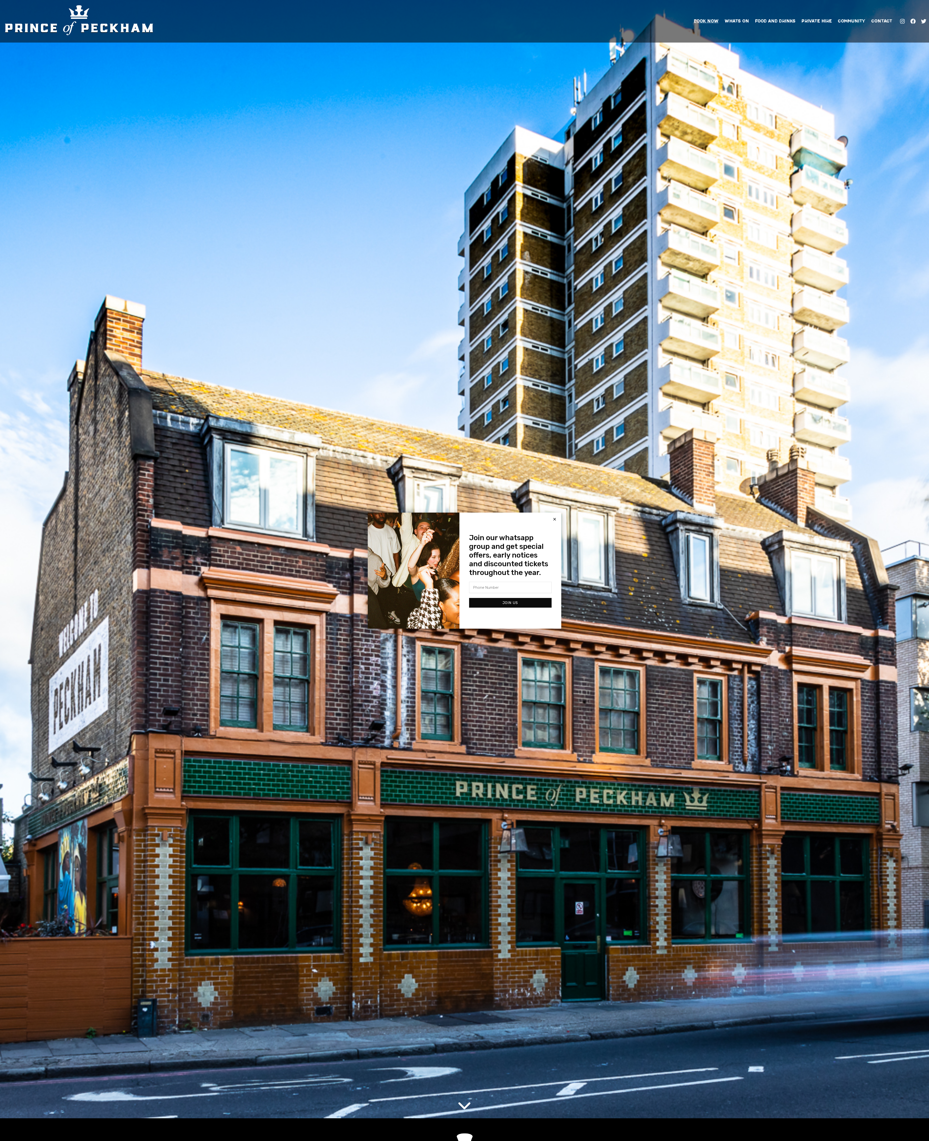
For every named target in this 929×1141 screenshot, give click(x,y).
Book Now (706, 21)
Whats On (737, 21)
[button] (554, 519)
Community (851, 21)
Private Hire (817, 21)
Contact (881, 21)
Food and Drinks (775, 21)
